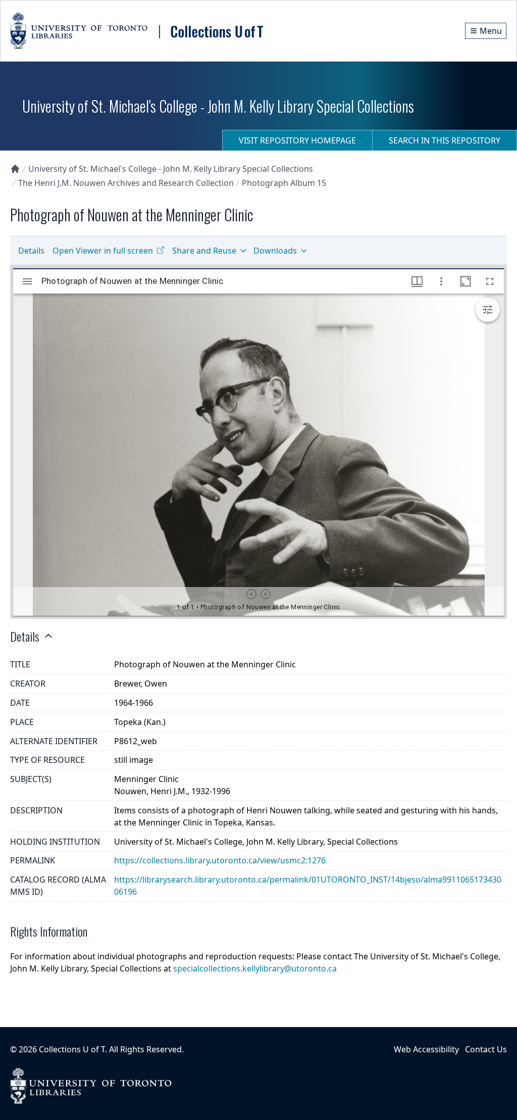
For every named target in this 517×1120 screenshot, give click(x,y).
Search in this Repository (444, 140)
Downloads (275, 250)
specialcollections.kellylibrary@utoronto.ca (255, 968)
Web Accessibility (426, 1049)
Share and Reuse (204, 250)
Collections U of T (72, 1049)
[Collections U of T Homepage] (15, 169)
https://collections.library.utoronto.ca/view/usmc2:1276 (220, 860)
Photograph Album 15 (284, 182)
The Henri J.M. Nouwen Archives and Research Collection (126, 182)
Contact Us (486, 1049)
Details (31, 250)
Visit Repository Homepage (297, 140)
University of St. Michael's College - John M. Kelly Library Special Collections (170, 168)
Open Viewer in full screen (103, 250)
